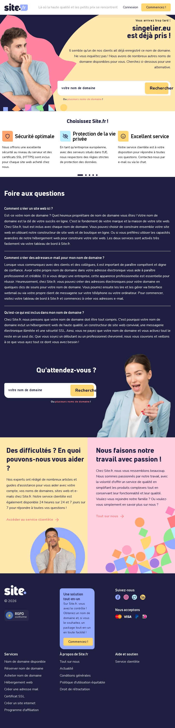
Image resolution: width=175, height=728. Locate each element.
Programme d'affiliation (21, 710)
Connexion (130, 7)
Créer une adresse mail (21, 689)
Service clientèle (127, 661)
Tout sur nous (107, 516)
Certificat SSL (14, 696)
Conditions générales (75, 675)
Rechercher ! (159, 88)
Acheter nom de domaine (23, 675)
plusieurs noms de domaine (84, 99)
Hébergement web (18, 682)
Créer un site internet (19, 703)
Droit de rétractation (75, 689)
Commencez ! (156, 7)
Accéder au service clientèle (29, 519)
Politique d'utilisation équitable (82, 682)
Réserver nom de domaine (23, 668)
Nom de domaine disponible (25, 661)
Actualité (66, 668)
